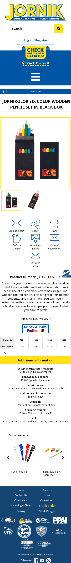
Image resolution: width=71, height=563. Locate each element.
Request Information (54, 247)
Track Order (35, 63)
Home (20, 490)
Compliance (20, 500)
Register (41, 40)
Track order (47, 506)
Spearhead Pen (19, 471)
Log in (28, 40)
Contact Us (21, 495)
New (47, 495)
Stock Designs (47, 511)
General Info (47, 500)
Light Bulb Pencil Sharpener (52, 473)
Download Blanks (35, 247)
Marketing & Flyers (20, 505)
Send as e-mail (16, 230)
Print (54, 230)
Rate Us (47, 490)
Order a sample (16, 247)
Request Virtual (35, 264)
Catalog (21, 511)
